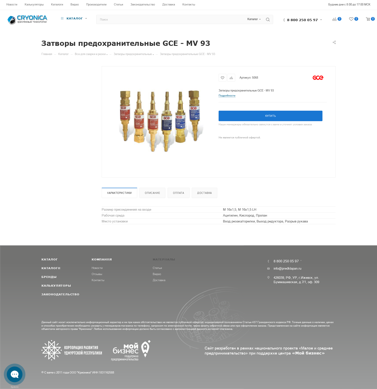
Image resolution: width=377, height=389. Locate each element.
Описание (152, 193)
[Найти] (267, 19)
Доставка (204, 193)
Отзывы (97, 274)
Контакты (98, 280)
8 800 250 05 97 (302, 20)
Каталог (49, 259)
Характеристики (119, 193)
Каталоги (50, 268)
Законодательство (60, 294)
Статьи (157, 268)
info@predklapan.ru (287, 268)
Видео (157, 274)
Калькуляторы (56, 285)
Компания (102, 259)
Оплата (178, 193)
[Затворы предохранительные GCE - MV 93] (160, 121)
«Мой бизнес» (308, 353)
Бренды (49, 277)
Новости (97, 268)
